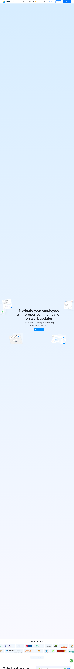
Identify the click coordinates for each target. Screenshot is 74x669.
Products (13, 1)
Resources (40, 1)
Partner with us (32, 1)
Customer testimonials (36, 657)
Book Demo (51, 1)
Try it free (66, 1)
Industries (20, 1)
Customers (25, 1)
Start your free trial (39, 329)
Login (58, 1)
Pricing (45, 1)
